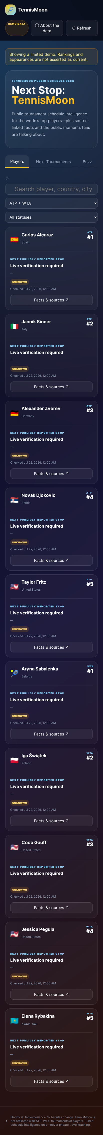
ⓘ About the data (47, 28)
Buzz (87, 161)
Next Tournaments (53, 161)
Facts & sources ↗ (51, 299)
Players (17, 161)
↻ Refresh (81, 28)
